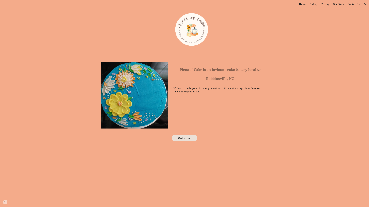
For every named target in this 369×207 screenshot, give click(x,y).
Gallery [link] (314, 4)
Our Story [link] (338, 4)
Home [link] (302, 4)
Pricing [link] (325, 4)
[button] (365, 4)
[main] (220, 73)
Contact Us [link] (354, 4)
